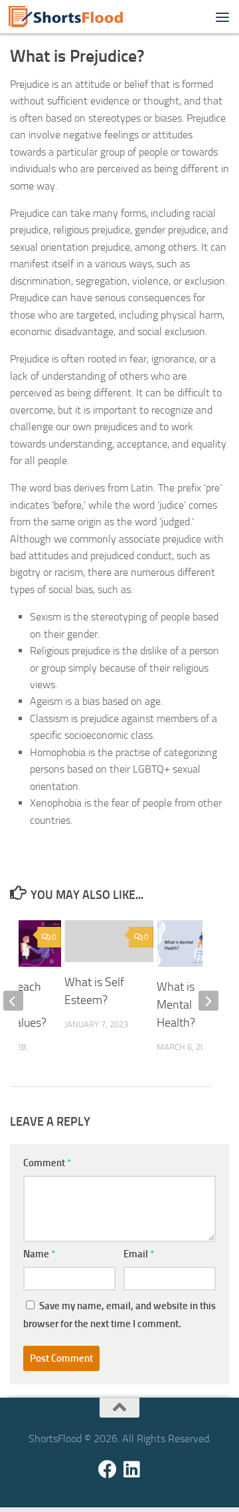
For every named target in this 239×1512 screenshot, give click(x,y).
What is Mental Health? (176, 1004)
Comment (47, 1163)
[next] (208, 1001)
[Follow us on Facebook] (107, 1469)
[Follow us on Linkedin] (131, 1469)
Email (138, 1254)
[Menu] (222, 16)
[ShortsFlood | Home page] (85, 16)
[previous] (13, 1001)
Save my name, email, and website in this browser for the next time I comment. (119, 1314)
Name (39, 1254)
